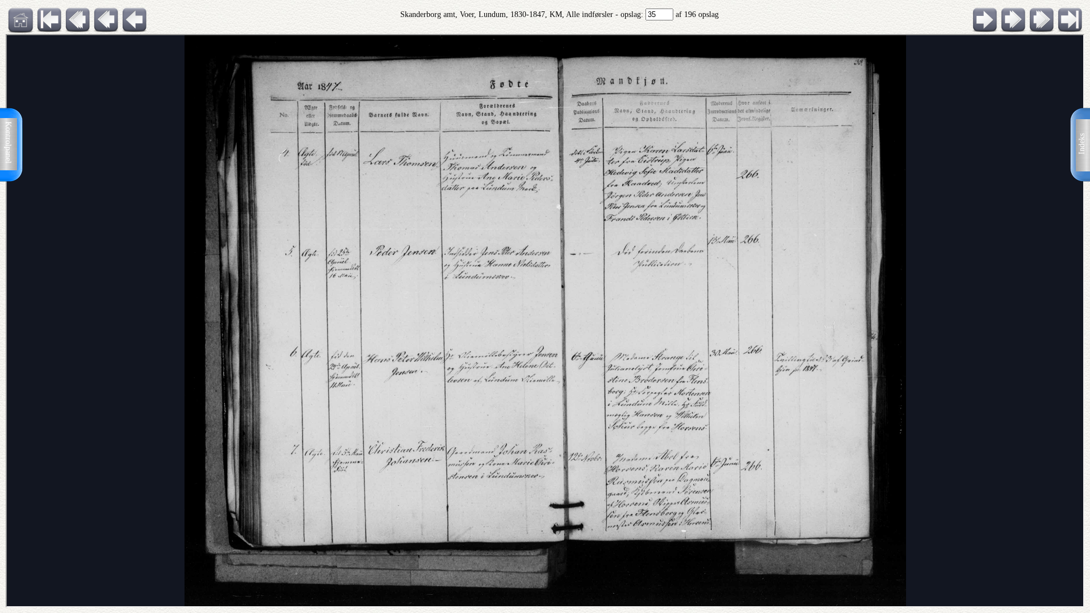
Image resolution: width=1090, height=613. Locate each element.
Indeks (1082, 143)
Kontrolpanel (8, 142)
